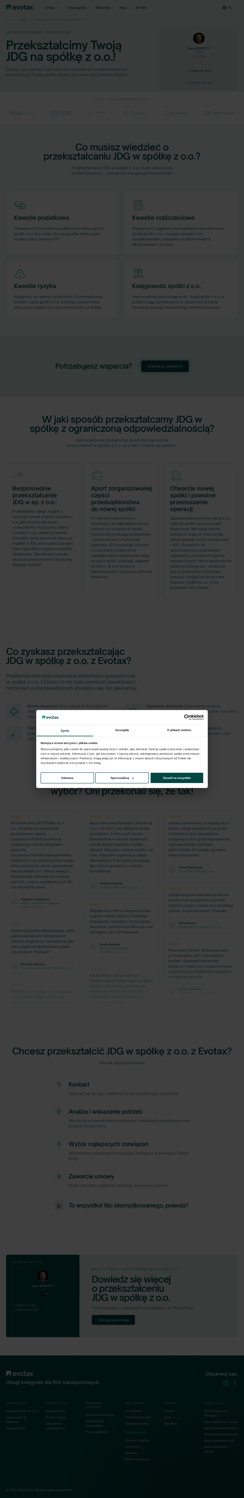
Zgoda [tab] (65, 730)
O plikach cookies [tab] (179, 729)
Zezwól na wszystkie (177, 778)
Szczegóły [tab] (122, 729)
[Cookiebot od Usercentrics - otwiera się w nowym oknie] (187, 717)
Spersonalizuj (120, 778)
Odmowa (67, 778)
